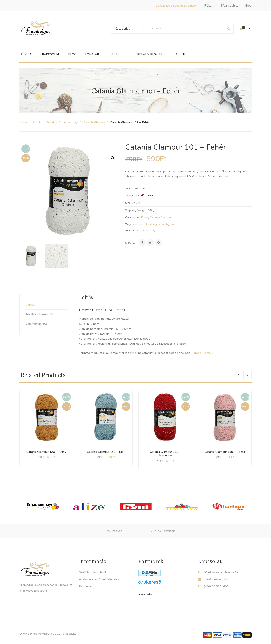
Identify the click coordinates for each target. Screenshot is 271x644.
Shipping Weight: (136, 210)
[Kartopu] (228, 506)
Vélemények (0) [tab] (36, 324)
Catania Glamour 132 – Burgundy (165, 453)
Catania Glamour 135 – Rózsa (225, 452)
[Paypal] (227, 634)
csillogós (154, 224)
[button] (112, 157)
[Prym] (136, 506)
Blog (248, 5)
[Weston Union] (247, 634)
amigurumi (140, 224)
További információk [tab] (39, 314)
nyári (173, 224)
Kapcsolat (85, 586)
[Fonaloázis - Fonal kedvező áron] (35, 28)
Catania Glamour (94, 122)
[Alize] (89, 506)
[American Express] (237, 634)
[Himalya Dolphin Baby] (182, 506)
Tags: (128, 224)
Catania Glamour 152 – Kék (105, 452)
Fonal (50, 122)
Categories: (132, 217)
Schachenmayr (68, 122)
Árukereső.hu (145, 594)
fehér (164, 224)
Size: (128, 203)
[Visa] (217, 634)
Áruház (37, 122)
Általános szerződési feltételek (99, 579)
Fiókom (209, 5)
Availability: (132, 195)
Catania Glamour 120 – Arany (46, 452)
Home (23, 122)
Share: (130, 242)
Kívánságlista (229, 5)
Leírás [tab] (30, 305)
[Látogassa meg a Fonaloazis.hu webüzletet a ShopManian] (149, 572)
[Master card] (207, 634)
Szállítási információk (93, 572)
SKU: (128, 188)
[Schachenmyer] (43, 506)
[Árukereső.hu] (165, 583)
